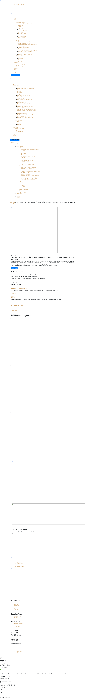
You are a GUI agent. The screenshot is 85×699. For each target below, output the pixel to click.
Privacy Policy (17, 652)
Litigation (14, 297)
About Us (12, 202)
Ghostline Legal (41, 647)
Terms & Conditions (18, 651)
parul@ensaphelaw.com (19, 3)
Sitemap (15, 654)
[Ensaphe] (12, 142)
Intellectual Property (19, 288)
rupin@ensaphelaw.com (19, 4)
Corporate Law (17, 306)
